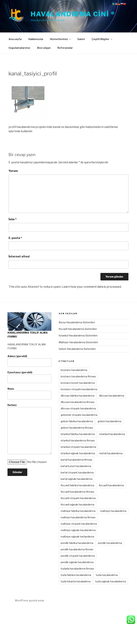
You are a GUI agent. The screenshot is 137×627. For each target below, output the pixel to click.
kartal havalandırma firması (76, 459)
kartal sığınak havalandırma (76, 478)
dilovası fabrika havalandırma (77, 395)
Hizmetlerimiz (59, 39)
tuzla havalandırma (107, 574)
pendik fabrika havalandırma (77, 542)
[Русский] (121, 4)
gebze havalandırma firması (77, 427)
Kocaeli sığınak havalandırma (77, 504)
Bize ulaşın (44, 47)
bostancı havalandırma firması (78, 376)
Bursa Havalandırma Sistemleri (77, 322)
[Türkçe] (124, 4)
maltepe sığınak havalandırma (78, 530)
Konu (10, 388)
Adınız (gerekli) (17, 356)
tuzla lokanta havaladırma (76, 581)
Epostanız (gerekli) (19, 372)
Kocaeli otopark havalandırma (78, 498)
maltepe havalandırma (113, 510)
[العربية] (113, 4)
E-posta (15, 238)
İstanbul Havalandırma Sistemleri (78, 335)
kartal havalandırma (111, 453)
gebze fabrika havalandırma (77, 421)
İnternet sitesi (19, 256)
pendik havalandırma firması (77, 549)
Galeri (81, 39)
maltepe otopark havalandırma (79, 523)
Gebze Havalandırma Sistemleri (77, 348)
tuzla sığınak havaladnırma (110, 581)
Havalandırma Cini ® (73, 14)
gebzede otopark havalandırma (79, 414)
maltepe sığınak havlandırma (77, 536)
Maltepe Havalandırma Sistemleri (78, 342)
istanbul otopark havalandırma (78, 446)
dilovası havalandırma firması (77, 402)
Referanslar (65, 47)
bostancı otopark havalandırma (79, 389)
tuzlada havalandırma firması (77, 568)
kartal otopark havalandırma (77, 472)
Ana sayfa (15, 39)
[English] (116, 4)
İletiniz (12, 405)
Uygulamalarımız (19, 47)
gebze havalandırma (109, 421)
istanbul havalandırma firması (78, 440)
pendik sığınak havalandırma (77, 562)
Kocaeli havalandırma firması (77, 491)
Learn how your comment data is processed (91, 286)
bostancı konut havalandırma (78, 382)
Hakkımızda (35, 39)
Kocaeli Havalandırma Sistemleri (78, 328)
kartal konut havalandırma (76, 466)
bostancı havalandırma (74, 370)
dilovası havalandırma (111, 395)
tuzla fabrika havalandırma (76, 574)
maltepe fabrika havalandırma (78, 510)
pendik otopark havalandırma (78, 555)
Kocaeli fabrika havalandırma (77, 485)
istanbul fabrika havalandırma (78, 434)
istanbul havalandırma (112, 434)
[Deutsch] (119, 4)
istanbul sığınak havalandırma (78, 453)
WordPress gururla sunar (29, 600)
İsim (13, 219)
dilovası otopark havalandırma (78, 408)
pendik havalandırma (110, 542)
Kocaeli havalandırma (111, 485)
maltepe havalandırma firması (78, 517)
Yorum (13, 171)
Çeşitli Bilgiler (100, 39)
